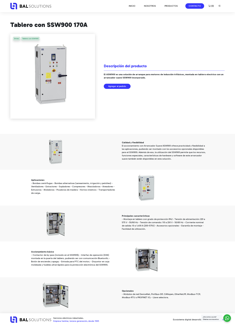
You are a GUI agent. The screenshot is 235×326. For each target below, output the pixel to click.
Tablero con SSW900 (30, 38)
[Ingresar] (219, 6)
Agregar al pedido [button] (117, 86)
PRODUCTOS (171, 6)
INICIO (132, 6)
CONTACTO (195, 6)
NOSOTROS (150, 6)
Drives (16, 38)
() (212, 6)
